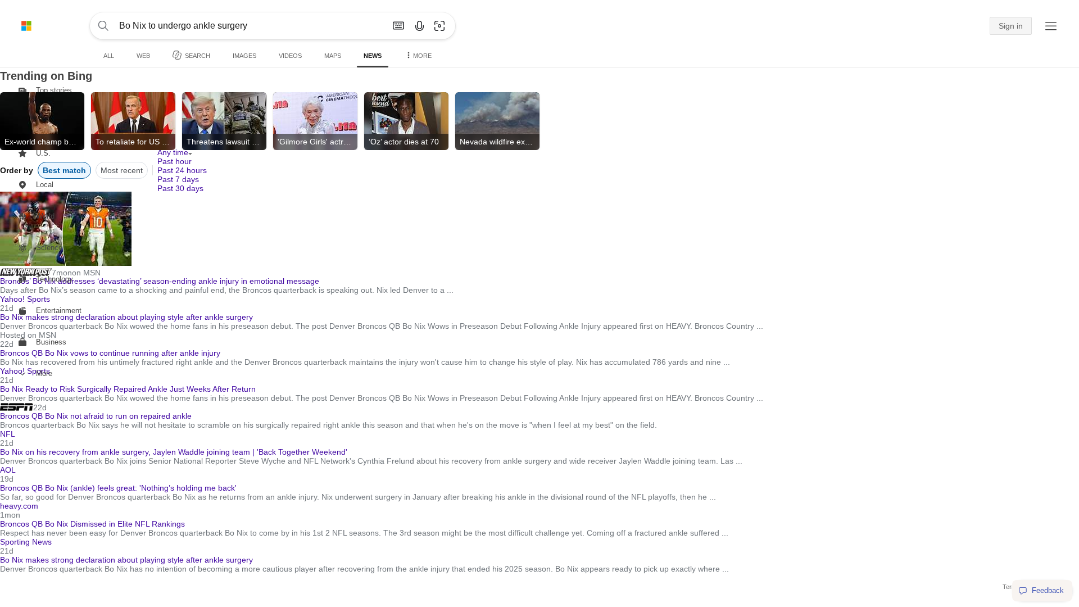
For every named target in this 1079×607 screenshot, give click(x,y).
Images (244, 55)
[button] (439, 26)
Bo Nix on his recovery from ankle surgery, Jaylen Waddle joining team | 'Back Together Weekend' (173, 451)
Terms (1011, 586)
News (373, 55)
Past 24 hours (182, 170)
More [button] (422, 55)
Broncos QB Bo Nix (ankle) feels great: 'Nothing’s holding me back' (118, 487)
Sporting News (26, 541)
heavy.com (19, 505)
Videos (290, 55)
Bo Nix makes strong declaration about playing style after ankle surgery (126, 559)
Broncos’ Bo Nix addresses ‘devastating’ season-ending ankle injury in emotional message (159, 281)
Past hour (174, 161)
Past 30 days (180, 188)
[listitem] (42, 121)
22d (40, 407)
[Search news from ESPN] (16, 406)
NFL (7, 433)
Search (197, 55)
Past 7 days (178, 179)
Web (143, 55)
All (108, 55)
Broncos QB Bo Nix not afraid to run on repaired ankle (96, 415)
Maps (332, 55)
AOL (8, 469)
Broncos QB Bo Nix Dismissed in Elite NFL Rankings (92, 523)
